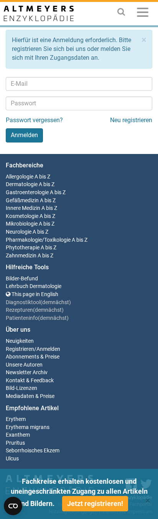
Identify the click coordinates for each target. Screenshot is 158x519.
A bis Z (42, 177)
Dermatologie (22, 184)
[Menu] (142, 13)
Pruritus (15, 443)
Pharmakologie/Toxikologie (38, 240)
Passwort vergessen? (34, 120)
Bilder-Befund (22, 278)
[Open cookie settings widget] (13, 506)
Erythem (16, 419)
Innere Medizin (23, 208)
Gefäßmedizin (22, 200)
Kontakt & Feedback (30, 380)
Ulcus (12, 458)
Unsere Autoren (24, 365)
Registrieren (20, 349)
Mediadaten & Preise (30, 396)
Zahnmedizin (21, 255)
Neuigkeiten (20, 341)
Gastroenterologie (27, 192)
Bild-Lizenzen (21, 388)
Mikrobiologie (22, 224)
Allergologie (19, 177)
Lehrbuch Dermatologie (33, 286)
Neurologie (18, 232)
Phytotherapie (23, 247)
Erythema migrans (27, 427)
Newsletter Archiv (27, 372)
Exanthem (18, 435)
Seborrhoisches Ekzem (32, 450)
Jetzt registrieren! (95, 503)
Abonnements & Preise (32, 357)
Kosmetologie (22, 216)
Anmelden (48, 349)
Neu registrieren (131, 120)
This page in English (34, 294)
